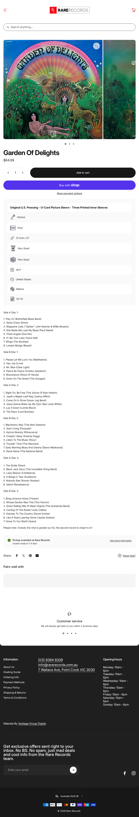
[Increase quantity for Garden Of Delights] (23, 173)
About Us (8, 667)
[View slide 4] (76, 633)
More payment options (69, 193)
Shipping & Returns (14, 692)
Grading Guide (11, 672)
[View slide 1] (63, 633)
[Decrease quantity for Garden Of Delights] (7, 173)
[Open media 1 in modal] (96, 46)
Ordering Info (11, 677)
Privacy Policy (11, 687)
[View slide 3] (72, 633)
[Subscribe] (73, 770)
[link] (66, 670)
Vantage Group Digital (32, 723)
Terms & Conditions (14, 697)
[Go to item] (65, 144)
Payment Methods (14, 682)
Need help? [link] (129, 555)
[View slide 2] (67, 633)
